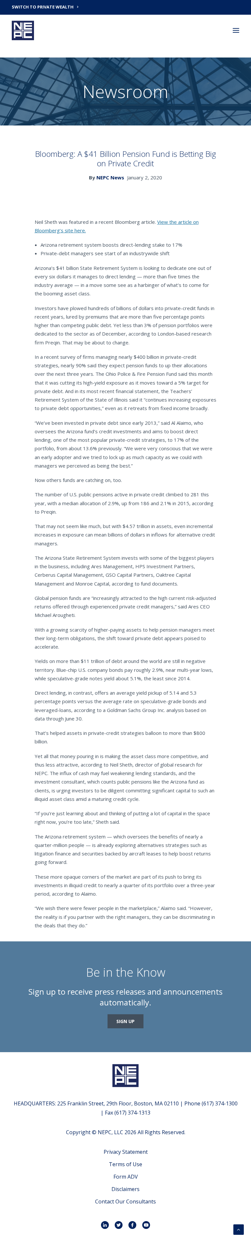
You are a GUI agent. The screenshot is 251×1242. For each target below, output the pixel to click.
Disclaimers (125, 1189)
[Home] (125, 1075)
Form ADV (125, 1176)
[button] (236, 30)
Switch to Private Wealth (43, 7)
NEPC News (110, 177)
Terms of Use (125, 1164)
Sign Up (125, 1021)
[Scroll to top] (238, 1229)
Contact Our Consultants (125, 1201)
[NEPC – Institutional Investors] (23, 30)
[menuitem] (125, 6)
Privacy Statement (126, 1151)
